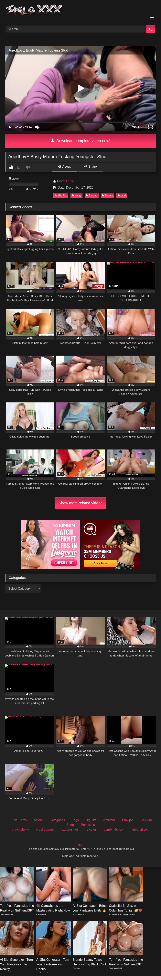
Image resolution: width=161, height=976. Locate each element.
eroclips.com (45, 829)
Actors (38, 820)
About (66, 166)
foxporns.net (69, 829)
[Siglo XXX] (80, 11)
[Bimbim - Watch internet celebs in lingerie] (50, 568)
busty (78, 195)
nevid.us (91, 829)
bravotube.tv (20, 829)
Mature (109, 195)
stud (123, 195)
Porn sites (88, 824)
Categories (57, 820)
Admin (70, 181)
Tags (75, 820)
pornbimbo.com (114, 829)
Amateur (109, 820)
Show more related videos (80, 503)
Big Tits (62, 195)
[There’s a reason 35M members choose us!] (110, 568)
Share (92, 166)
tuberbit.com (140, 829)
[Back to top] (149, 964)
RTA (80, 844)
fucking (93, 195)
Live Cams (19, 820)
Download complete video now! (82, 141)
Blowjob (128, 820)
